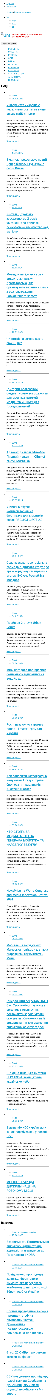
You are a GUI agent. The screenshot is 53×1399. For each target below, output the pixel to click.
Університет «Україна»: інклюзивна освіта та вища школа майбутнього (26, 109)
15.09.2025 (17, 153)
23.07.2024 (17, 556)
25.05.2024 (17, 994)
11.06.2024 (17, 769)
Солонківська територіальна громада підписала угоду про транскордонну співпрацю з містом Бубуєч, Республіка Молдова (28, 571)
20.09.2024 (17, 332)
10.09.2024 (17, 500)
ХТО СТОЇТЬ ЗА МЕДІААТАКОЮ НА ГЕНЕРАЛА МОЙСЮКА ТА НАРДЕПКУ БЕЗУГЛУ (25, 838)
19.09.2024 (17, 382)
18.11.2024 (17, 207)
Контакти (11, 6)
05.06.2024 (17, 884)
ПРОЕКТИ (13, 80)
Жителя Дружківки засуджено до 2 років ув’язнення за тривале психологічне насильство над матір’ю (28, 223)
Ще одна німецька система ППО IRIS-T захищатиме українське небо (26, 1077)
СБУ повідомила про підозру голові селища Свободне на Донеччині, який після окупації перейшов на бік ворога (27, 1385)
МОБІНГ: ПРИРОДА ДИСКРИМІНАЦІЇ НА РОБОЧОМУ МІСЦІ (21, 1186)
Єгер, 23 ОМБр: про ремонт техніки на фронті (26, 1354)
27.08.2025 (17, 1235)
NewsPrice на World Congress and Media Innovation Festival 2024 (27, 895)
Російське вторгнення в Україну (27, 1264)
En (13, 26)
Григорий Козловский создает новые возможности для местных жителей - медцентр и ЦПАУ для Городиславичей (27, 398)
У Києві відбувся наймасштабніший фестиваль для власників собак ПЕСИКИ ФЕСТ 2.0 (25, 513)
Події (14, 95)
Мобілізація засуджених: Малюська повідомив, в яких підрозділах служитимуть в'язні (27, 952)
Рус (14, 23)
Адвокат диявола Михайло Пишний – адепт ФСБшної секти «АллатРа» (26, 456)
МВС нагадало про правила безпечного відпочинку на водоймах (26, 674)
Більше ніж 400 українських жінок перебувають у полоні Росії (27, 1132)
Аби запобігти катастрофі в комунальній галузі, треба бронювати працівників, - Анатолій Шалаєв (27, 782)
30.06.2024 (17, 663)
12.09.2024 (17, 445)
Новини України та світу (24, 1232)
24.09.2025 (17, 98)
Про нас (10, 3)
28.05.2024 (17, 938)
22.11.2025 (17, 1267)
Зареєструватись (23, 12)
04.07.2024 (17, 616)
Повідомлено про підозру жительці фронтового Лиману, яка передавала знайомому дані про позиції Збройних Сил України (27, 1283)
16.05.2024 (17, 1175)
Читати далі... (14, 141)
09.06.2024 (17, 825)
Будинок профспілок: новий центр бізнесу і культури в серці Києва (27, 164)
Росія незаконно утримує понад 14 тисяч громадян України (25, 729)
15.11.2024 (17, 267)
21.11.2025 (17, 1304)
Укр (8, 17)
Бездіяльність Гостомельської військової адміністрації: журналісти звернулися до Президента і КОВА (28, 1248)
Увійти (10, 12)
